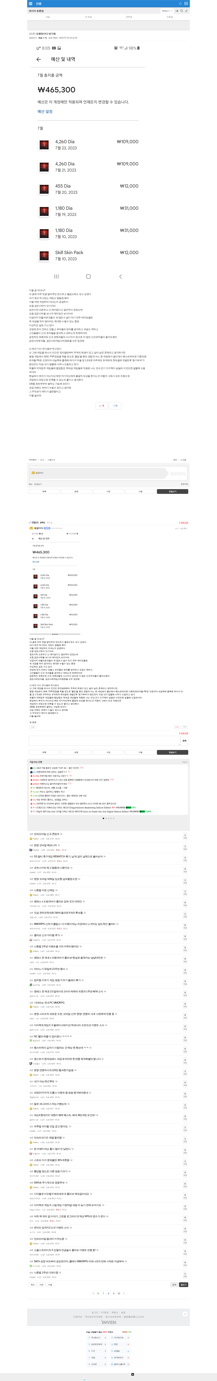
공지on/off (177, 12)
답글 (32, 727)
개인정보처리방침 (94, 1316)
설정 (123, 1312)
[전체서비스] (186, 3)
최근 (33, 1285)
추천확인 (33, 460)
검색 (182, 12)
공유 (175, 460)
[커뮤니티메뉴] (30, 3)
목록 (44, 491)
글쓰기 (186, 11)
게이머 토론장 (36, 11)
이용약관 (77, 1316)
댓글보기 (172, 752)
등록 (184, 741)
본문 (76, 491)
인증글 (170, 17)
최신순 (50, 522)
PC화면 (105, 1312)
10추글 (129, 17)
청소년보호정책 (113, 1316)
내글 (48, 17)
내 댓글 (88, 17)
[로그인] (180, 3)
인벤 (38, 3)
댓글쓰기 (172, 491)
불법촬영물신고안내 (134, 1316)
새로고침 (184, 522)
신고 (42, 460)
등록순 (42, 522)
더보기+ (185, 762)
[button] (103, 818)
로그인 (95, 1312)
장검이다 (33, 38)
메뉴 (31, 484)
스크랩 (183, 460)
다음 (140, 491)
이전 (108, 491)
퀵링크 (115, 1312)
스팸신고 (51, 460)
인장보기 (38, 484)
